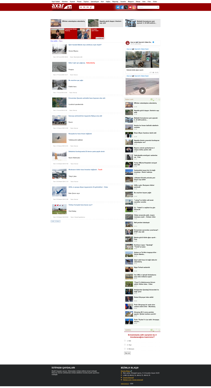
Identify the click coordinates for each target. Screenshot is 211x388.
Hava (60, 41)
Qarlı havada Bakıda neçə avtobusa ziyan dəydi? (85, 45)
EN (88, 7)
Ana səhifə (54, 41)
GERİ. (53, 221)
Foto (149, 1)
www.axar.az (125, 383)
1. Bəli (129, 341)
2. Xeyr (129, 345)
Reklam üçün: (133, 380)
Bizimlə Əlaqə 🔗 (126, 371)
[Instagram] (134, 8)
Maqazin (131, 1)
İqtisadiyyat (95, 1)
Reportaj (115, 1)
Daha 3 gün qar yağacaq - (82, 63)
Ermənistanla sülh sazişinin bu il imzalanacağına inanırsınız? (142, 336)
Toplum (86, 1)
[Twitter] (126, 8)
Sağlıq (108, 1)
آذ (90, 7)
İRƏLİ (58, 221)
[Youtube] (130, 8)
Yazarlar (123, 1)
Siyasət (72, 1)
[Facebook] (122, 8)
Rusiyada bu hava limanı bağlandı (80, 134)
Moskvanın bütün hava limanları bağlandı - (85, 169)
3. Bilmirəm (130, 349)
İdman (138, 1)
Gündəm (65, 1)
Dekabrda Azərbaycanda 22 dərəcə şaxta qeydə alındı (87, 151)
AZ (81, 7)
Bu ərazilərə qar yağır (76, 80)
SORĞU (128, 330)
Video (155, 1)
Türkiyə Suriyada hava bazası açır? (80, 205)
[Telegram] (118, 8)
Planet (79, 1)
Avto (144, 1)
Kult (102, 1)
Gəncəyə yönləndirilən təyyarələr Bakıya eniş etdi (85, 116)
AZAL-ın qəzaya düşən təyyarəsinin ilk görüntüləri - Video (88, 187)
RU (84, 7)
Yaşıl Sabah (56, 1)
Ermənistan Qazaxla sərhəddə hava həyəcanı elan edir (87, 98)
